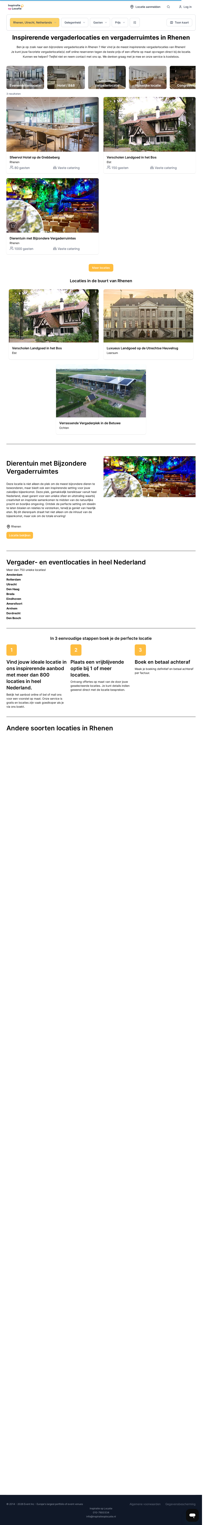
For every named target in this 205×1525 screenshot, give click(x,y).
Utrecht (11, 584)
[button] (52, 135)
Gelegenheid (72, 22)
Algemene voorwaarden (145, 1504)
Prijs (118, 22)
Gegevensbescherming (180, 1504)
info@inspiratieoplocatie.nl (101, 1516)
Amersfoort (14, 603)
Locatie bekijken (19, 535)
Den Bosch (13, 618)
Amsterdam (14, 574)
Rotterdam (13, 579)
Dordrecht (13, 613)
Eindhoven (13, 598)
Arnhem (11, 608)
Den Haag (12, 589)
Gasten (98, 22)
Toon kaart (182, 22)
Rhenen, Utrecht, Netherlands (32, 22)
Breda (10, 594)
